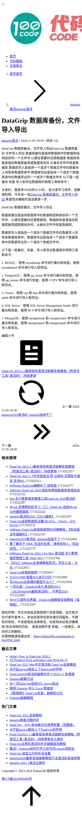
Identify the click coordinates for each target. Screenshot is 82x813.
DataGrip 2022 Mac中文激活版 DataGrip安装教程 (43, 664)
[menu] (3, 4)
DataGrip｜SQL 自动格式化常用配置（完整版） (43, 725)
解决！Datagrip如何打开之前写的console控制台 (42, 748)
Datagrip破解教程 (21, 698)
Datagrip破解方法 (21, 679)
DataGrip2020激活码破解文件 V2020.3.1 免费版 (42, 674)
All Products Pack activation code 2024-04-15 (38, 660)
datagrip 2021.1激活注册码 (27, 763)
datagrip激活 (10, 140)
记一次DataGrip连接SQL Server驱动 (34, 683)
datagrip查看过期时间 (24, 720)
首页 (13, 56)
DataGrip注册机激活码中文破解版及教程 (38, 744)
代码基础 (16, 61)
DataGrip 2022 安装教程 (26, 715)
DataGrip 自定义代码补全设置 (30, 753)
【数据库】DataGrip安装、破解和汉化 (36, 693)
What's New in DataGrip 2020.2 (30, 656)
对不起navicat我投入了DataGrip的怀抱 (36, 669)
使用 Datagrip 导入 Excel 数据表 (31, 688)
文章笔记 (16, 66)
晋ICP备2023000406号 (17, 778)
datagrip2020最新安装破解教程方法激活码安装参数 (45, 758)
